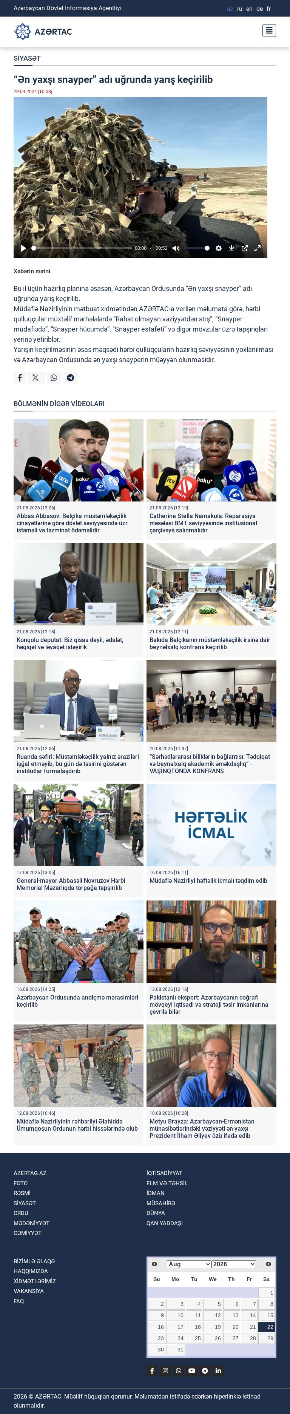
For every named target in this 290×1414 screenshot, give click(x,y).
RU (239, 8)
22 (270, 1327)
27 (236, 1338)
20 (236, 1327)
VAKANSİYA (29, 1291)
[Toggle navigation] (267, 29)
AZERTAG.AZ (30, 1173)
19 (218, 1327)
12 (218, 1315)
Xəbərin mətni (32, 271)
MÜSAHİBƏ (161, 1203)
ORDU (21, 1213)
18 (198, 1327)
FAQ (19, 1301)
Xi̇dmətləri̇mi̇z (35, 1281)
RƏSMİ (22, 1193)
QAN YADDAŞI (165, 1223)
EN (249, 8)
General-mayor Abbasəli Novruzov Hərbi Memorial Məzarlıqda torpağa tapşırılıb (71, 884)
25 (198, 1338)
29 (270, 1338)
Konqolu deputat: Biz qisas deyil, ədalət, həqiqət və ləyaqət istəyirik (70, 643)
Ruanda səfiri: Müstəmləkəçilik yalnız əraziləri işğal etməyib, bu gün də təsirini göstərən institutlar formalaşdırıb (78, 764)
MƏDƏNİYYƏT (31, 1223)
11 (198, 1315)
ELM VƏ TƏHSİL (167, 1183)
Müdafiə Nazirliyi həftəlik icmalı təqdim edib (208, 880)
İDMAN (156, 1193)
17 (180, 1327)
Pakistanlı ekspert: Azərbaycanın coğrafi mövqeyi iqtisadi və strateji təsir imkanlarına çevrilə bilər (209, 1004)
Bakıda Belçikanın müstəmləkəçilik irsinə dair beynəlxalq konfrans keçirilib (210, 643)
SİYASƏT (27, 58)
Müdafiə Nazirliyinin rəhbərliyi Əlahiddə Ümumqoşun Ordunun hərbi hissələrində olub (77, 1125)
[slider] (81, 248)
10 (180, 1315)
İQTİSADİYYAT (164, 1173)
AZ (230, 8)
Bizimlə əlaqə (34, 1261)
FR (269, 8)
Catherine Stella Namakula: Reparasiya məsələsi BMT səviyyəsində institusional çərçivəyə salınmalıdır (203, 523)
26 (218, 1338)
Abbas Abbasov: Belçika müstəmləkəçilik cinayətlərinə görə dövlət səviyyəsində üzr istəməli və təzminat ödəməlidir (72, 523)
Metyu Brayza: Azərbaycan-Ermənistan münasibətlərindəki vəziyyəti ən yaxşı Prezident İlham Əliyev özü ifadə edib (202, 1128)
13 (236, 1315)
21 (253, 1327)
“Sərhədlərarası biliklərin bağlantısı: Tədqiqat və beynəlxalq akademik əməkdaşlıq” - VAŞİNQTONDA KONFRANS (210, 764)
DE (259, 8)
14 (253, 1315)
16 (161, 1327)
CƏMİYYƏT (28, 1233)
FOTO (21, 1183)
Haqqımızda (31, 1271)
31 (180, 1350)
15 (270, 1315)
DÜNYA (156, 1213)
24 (180, 1338)
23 (161, 1338)
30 (161, 1350)
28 (253, 1338)
